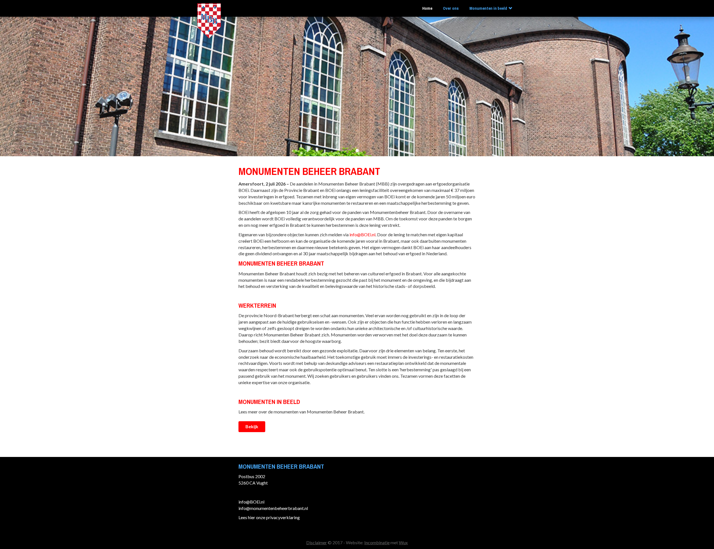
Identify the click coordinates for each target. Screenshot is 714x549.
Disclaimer (316, 542)
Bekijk (251, 426)
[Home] (209, 20)
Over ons (451, 8)
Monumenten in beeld (488, 8)
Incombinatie (377, 542)
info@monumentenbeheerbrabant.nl (273, 508)
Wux (403, 542)
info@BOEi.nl (362, 234)
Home (427, 8)
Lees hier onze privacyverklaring (269, 517)
